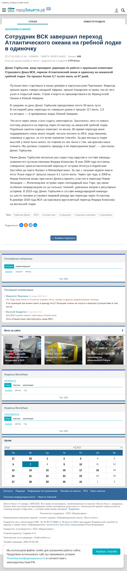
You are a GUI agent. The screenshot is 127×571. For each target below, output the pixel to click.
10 (80, 464)
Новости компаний (47, 497)
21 (30, 476)
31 (80, 481)
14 (30, 470)
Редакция (20, 491)
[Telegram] (31, 225)
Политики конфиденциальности (26, 558)
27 (13, 458)
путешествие (48, 215)
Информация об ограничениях (43, 491)
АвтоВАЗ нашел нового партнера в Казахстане (31, 315)
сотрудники (65, 215)
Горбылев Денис (22, 215)
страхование (105, 215)
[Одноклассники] (26, 225)
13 (13, 470)
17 (80, 470)
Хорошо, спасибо (106, 551)
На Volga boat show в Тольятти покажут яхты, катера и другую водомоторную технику (52, 299)
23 (64, 476)
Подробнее (73, 509)
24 (80, 476)
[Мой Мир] (35, 225)
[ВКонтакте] (21, 225)
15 (47, 470)
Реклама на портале (70, 491)
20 (13, 476)
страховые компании (85, 215)
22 (47, 476)
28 (30, 458)
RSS (85, 491)
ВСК (36, 215)
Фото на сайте (12, 330)
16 (64, 470)
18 (97, 470)
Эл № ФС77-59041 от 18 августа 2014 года (61, 522)
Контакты (8, 491)
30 (64, 481)
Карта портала (97, 491)
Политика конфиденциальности (19, 497)
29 (47, 481)
